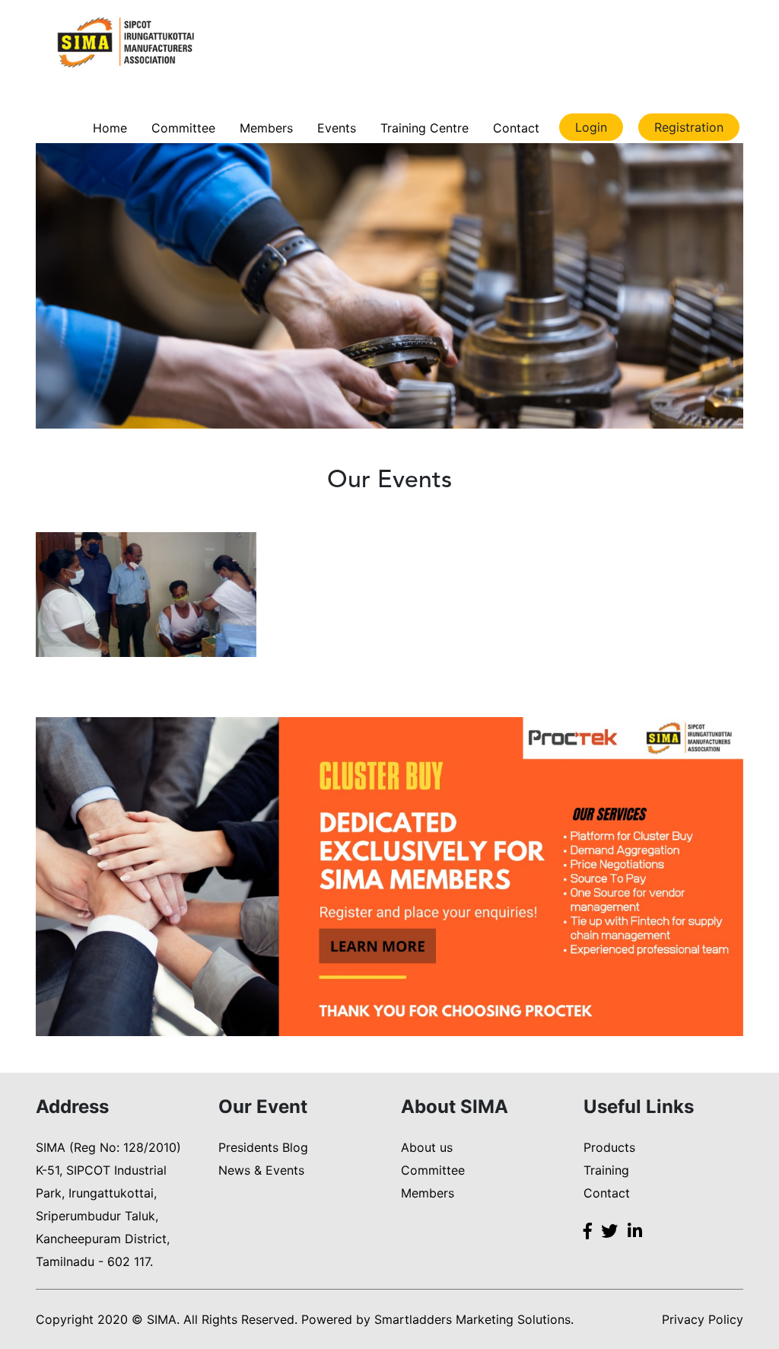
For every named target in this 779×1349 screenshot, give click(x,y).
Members (266, 128)
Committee (183, 128)
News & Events (261, 1170)
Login (591, 127)
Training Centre (424, 128)
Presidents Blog (263, 1147)
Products (609, 1147)
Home (110, 128)
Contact (516, 128)
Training (606, 1170)
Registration (688, 127)
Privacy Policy (702, 1319)
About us (427, 1147)
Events (336, 128)
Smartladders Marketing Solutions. (474, 1319)
